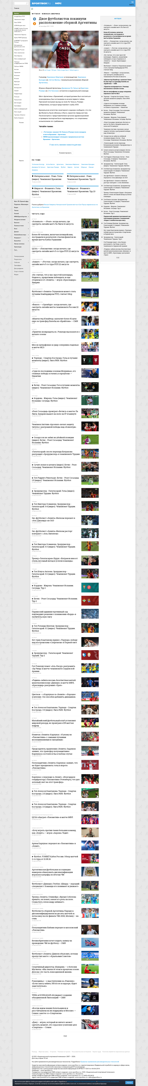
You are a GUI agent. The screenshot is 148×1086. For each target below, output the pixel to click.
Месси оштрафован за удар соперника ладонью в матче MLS (117, 92)
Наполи (21, 182)
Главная (16, 8)
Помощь (34, 1051)
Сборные (84, 167)
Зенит (27, 132)
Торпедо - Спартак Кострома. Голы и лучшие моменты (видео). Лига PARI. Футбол (117, 98)
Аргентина (60, 164)
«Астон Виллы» (55, 80)
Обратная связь (44, 1051)
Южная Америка (51, 14)
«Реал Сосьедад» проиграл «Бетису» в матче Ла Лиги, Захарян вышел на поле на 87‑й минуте (117, 124)
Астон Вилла (50, 164)
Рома (21, 187)
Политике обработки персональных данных (81, 1081)
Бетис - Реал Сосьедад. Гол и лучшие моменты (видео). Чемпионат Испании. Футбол (117, 112)
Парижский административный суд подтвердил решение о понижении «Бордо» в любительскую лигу (117, 218)
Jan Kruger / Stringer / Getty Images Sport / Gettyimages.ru (61, 70)
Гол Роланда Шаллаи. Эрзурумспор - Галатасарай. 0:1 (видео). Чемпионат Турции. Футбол (116, 225)
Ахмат (21, 126)
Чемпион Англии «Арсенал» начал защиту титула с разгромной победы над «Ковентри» (117, 131)
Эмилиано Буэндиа (87, 164)
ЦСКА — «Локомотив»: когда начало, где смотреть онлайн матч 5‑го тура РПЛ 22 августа (118, 43)
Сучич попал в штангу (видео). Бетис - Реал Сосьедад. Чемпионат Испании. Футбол (117, 152)
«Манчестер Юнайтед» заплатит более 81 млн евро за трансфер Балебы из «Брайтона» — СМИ (117, 81)
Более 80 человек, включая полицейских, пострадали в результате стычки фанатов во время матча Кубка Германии (117, 35)
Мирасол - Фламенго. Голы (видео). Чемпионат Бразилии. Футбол (47, 191)
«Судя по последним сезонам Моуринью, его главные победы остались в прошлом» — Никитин (116, 105)
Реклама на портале (64, 1051)
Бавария (27, 164)
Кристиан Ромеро (53, 167)
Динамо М (21, 132)
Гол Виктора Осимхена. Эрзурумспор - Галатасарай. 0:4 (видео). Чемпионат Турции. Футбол (117, 171)
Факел (27, 149)
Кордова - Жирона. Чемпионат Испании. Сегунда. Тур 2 (114, 207)
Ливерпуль (16, 176)
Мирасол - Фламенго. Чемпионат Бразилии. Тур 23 (81, 190)
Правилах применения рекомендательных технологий (100, 1062)
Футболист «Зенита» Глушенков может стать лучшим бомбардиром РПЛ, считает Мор (117, 68)
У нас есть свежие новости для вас (65, 145)
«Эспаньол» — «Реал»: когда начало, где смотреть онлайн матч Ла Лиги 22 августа (117, 27)
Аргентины (43, 83)
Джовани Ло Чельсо (38, 167)
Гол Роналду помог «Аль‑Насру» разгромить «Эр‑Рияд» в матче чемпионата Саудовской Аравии (115, 244)
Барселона (16, 170)
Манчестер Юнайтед (27, 176)
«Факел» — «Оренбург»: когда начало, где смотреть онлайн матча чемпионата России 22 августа (116, 75)
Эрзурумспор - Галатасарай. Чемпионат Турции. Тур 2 (114, 238)
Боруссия (21, 170)
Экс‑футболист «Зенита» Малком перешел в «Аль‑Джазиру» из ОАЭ (116, 177)
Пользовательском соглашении (108, 1081)
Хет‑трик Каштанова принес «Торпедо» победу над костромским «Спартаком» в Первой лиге (118, 232)
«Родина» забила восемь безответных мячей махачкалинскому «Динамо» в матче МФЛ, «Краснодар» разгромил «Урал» (117, 252)
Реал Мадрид (16, 187)
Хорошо (129, 1082)
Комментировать (65, 153)
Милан (16, 182)
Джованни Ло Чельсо (70, 88)
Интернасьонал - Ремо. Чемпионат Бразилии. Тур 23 (81, 177)
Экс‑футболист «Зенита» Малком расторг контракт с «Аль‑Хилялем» (116, 182)
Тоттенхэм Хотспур (38, 164)
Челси (27, 187)
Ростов (21, 143)
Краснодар (16, 138)
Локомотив (27, 138)
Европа (70, 167)
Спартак (21, 149)
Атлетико (21, 164)
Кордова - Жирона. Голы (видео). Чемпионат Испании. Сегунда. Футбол (117, 118)
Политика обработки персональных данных (116, 1051)
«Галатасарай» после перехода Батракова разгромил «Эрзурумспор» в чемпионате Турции (118, 145)
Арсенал (16, 164)
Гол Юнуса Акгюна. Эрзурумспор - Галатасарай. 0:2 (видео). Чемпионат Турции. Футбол (116, 201)
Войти (131, 5)
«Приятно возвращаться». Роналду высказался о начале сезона (116, 87)
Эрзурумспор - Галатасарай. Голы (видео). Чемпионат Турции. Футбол (116, 165)
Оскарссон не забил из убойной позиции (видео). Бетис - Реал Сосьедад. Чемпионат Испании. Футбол (118, 138)
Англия (76, 167)
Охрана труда (97, 1051)
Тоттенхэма (53, 91)
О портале (53, 1051)
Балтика (27, 126)
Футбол (16, 13)
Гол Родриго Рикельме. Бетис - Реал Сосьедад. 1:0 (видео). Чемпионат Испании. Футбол (116, 159)
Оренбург (16, 143)
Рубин (16, 149)
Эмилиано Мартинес (55, 77)
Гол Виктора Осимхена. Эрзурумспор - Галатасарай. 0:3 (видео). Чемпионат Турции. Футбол (117, 187)
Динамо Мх (16, 132)
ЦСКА (21, 155)
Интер (27, 170)
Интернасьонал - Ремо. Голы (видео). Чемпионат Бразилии (47, 177)
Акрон (16, 126)
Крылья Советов (21, 138)
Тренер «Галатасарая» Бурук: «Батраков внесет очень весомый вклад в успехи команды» (118, 194)
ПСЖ (27, 182)
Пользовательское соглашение (81, 1051)
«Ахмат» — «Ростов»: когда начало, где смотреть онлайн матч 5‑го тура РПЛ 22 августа (117, 50)
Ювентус (21, 193)
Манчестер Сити (21, 176)
